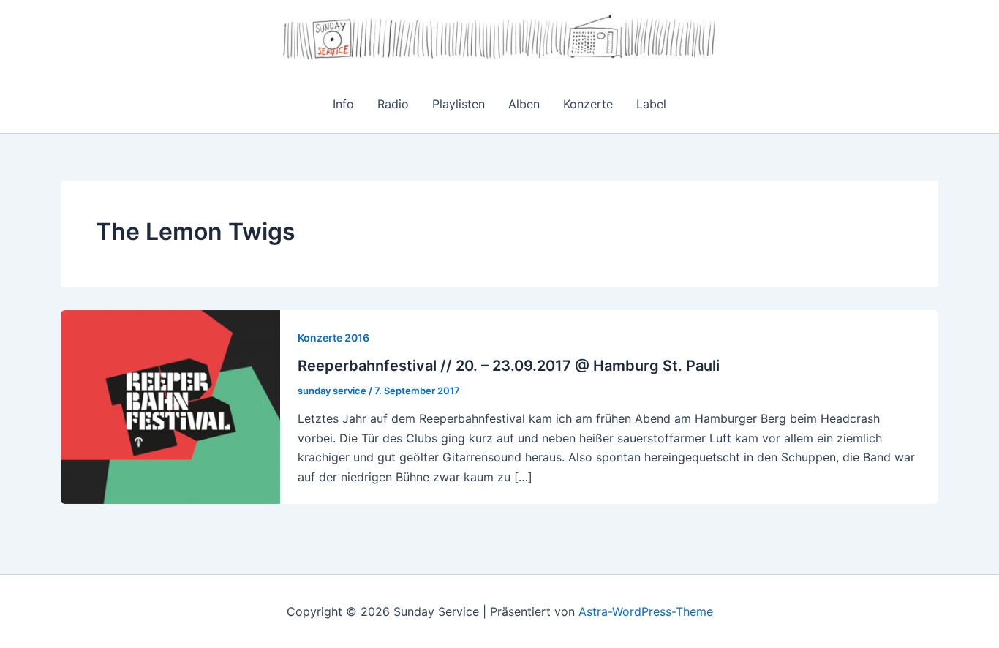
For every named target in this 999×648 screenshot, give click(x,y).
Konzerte (588, 104)
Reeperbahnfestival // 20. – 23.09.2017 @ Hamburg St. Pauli (509, 365)
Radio (393, 104)
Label (651, 104)
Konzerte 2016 (333, 337)
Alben (524, 104)
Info (343, 104)
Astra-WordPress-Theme (645, 611)
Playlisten (458, 104)
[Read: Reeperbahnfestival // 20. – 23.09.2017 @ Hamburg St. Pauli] (170, 406)
